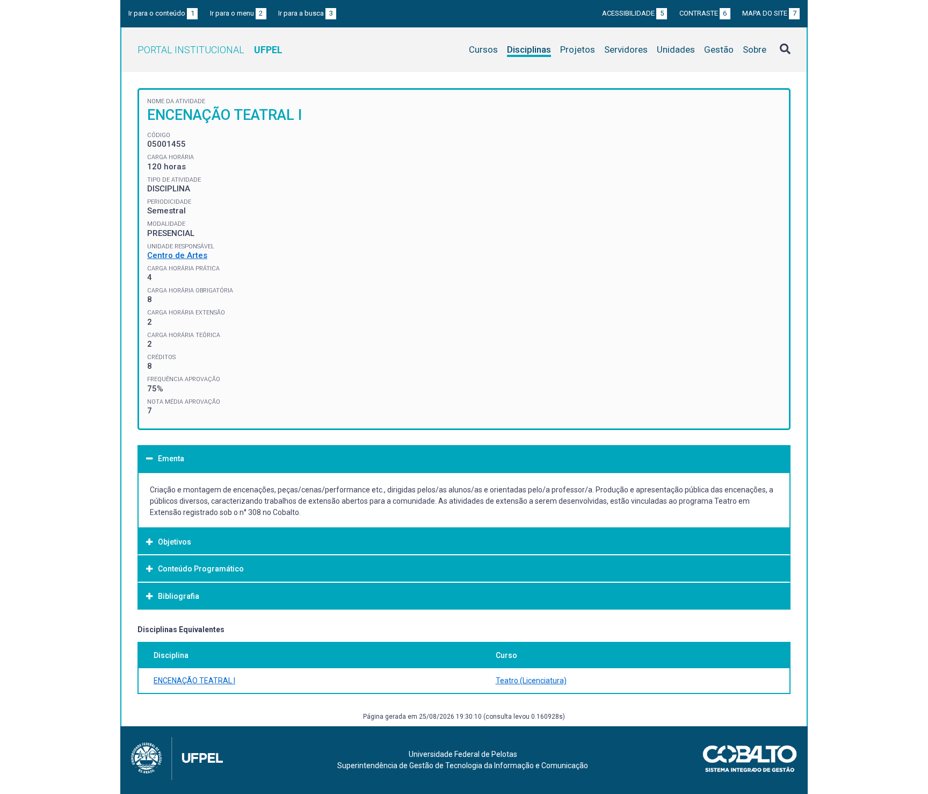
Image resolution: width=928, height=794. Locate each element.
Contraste (703, 13)
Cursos (483, 49)
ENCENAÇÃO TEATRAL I (194, 680)
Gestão (719, 49)
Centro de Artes (177, 255)
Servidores (626, 49)
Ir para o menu (236, 13)
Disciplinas (529, 49)
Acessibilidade (633, 13)
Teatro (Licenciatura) (531, 680)
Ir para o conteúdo (161, 13)
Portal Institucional (209, 49)
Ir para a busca (305, 13)
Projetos (577, 49)
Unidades (676, 49)
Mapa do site (769, 13)
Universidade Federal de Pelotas (463, 754)
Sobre (754, 49)
